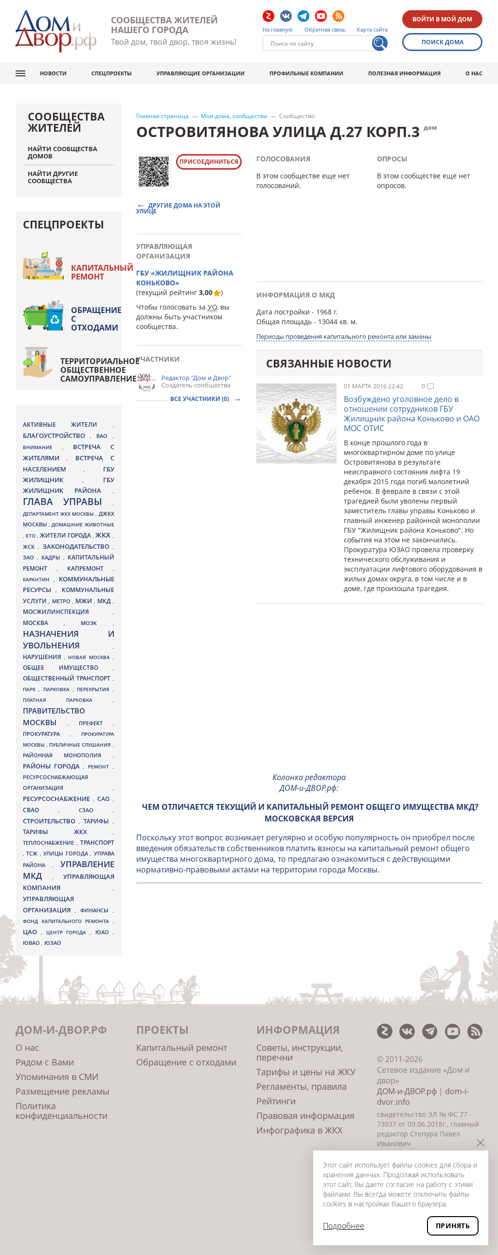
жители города (66, 535)
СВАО (40, 810)
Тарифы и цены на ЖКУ (306, 1072)
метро (62, 601)
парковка (57, 689)
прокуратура (46, 734)
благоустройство (56, 435)
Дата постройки (283, 311)
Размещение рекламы (62, 1091)
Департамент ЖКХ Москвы (59, 513)
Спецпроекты (111, 73)
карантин (38, 579)
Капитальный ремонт (102, 272)
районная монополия (68, 755)
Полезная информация (404, 73)
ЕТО (31, 535)
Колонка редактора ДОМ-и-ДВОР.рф (309, 782)
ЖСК (30, 546)
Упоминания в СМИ (57, 1076)
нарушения (43, 657)
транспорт (97, 842)
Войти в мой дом (442, 19)
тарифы (98, 821)
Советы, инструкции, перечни (299, 1052)
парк (30, 689)
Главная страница (162, 116)
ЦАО (32, 931)
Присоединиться (208, 161)
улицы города (66, 853)
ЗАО (30, 557)
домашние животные (83, 524)
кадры (52, 557)
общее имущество (68, 667)
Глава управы (68, 501)
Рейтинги (276, 1101)
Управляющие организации (201, 73)
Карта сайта (372, 30)
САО (104, 798)
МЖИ (84, 600)
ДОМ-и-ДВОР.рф (407, 1091)
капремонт (90, 568)
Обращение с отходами (96, 319)
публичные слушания (80, 744)
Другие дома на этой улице (178, 207)
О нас (473, 73)
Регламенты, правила (301, 1086)
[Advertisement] (309, 696)
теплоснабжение (49, 842)
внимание (42, 447)
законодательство (78, 546)
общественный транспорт (68, 678)
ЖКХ (103, 535)
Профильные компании (306, 73)
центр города (68, 932)
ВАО (104, 435)
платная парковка (68, 700)
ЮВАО (32, 942)
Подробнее (343, 1226)
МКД (105, 601)
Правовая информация (305, 1115)
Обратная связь (325, 30)
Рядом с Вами (45, 1062)
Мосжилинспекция (68, 612)
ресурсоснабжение (58, 798)
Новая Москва (90, 657)
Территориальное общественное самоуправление (100, 370)
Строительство (51, 821)
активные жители (68, 424)
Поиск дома (442, 42)
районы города (53, 766)
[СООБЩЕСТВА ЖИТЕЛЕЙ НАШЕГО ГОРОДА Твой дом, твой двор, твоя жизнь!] (56, 31)
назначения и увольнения (68, 639)
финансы (96, 910)
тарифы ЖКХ (68, 832)
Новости (53, 73)
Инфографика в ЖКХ (299, 1130)
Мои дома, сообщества (234, 116)
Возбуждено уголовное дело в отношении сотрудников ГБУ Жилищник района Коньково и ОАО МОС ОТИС (412, 414)
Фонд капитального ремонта (68, 921)
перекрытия (94, 689)
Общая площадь (284, 321)
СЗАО (96, 810)
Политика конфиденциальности (61, 1110)
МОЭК (96, 623)
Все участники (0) (200, 399)
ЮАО (104, 932)
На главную (278, 30)
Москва (43, 623)
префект (96, 723)
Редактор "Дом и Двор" (196, 377)
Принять (453, 1225)
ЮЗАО (52, 943)
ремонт (100, 766)
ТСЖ (32, 853)
